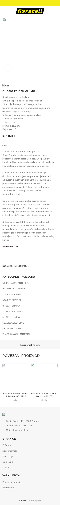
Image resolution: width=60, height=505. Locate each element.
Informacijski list (10, 246)
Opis (5, 145)
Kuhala (36, 345)
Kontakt (6, 467)
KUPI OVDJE (9, 136)
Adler (15, 400)
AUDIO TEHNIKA (11, 317)
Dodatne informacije (15, 266)
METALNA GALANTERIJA (15, 283)
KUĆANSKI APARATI (12, 294)
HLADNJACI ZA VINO (13, 323)
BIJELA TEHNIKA (11, 305)
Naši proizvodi (9, 451)
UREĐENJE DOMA (12, 328)
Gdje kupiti (7, 462)
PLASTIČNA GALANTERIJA (16, 334)
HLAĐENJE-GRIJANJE (13, 288)
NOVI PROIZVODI (11, 300)
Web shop (7, 456)
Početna (6, 445)
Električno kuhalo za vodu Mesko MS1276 (44, 395)
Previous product (49, 79)
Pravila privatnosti (11, 482)
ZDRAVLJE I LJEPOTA (13, 311)
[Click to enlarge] (8, 67)
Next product (56, 79)
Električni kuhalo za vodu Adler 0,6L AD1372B (15, 395)
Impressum (8, 487)
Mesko (44, 400)
